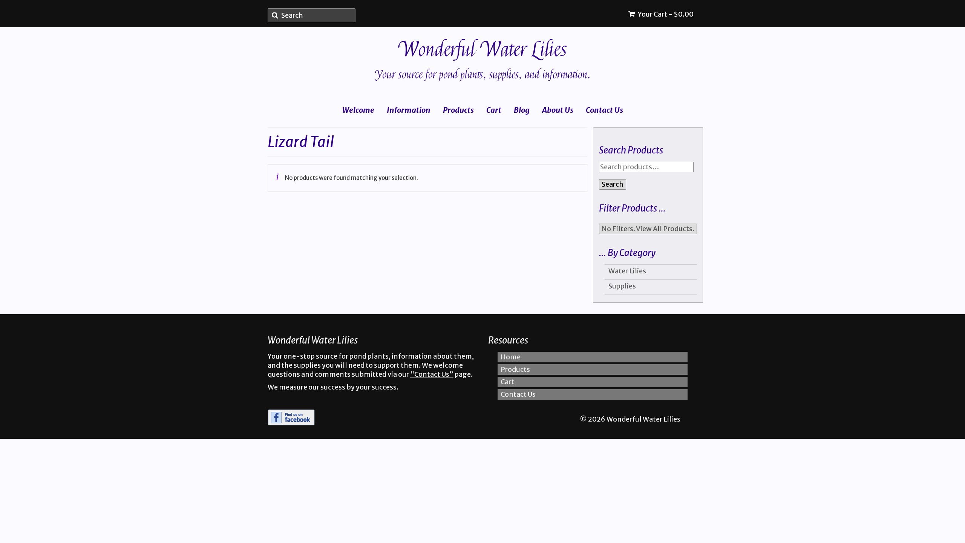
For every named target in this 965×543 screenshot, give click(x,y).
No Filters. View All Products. (648, 228)
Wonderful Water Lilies (482, 50)
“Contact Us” (431, 374)
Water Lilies (627, 271)
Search (612, 184)
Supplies (622, 286)
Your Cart (665, 14)
